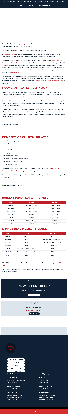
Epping (31, 5)
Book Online (16, 371)
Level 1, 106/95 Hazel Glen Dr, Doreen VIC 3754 (16, 380)
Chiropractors (15, 63)
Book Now (34, 314)
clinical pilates (24, 44)
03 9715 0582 (16, 386)
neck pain (37, 81)
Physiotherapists (57, 60)
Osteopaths (5, 63)
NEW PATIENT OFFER (16, 359)
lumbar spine (6, 65)
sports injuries (15, 72)
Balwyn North (44, 5)
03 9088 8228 (48, 386)
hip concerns (10, 83)
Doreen (21, 5)
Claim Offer (34, 295)
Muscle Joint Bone (39, 44)
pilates (16, 50)
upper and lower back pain (55, 81)
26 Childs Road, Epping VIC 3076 (44, 380)
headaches (44, 81)
